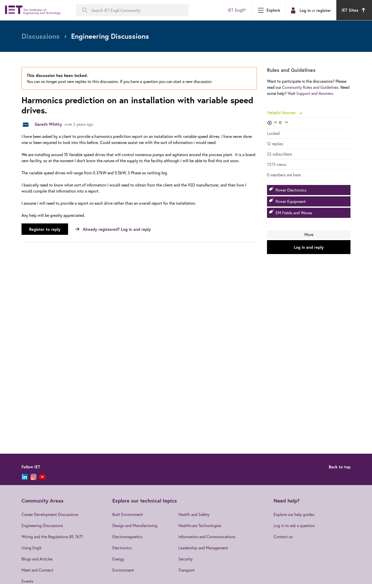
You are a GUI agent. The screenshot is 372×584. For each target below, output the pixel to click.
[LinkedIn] (25, 477)
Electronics (122, 547)
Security (185, 558)
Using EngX (31, 547)
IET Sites (350, 10)
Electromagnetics (127, 536)
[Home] (33, 10)
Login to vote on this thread (275, 123)
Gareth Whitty (48, 124)
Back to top (339, 466)
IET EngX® (237, 10)
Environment (123, 570)
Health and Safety (194, 514)
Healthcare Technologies (199, 525)
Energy (118, 558)
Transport (186, 570)
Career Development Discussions (50, 514)
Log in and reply (309, 247)
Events (27, 581)
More (308, 234)
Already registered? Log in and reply (117, 229)
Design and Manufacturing (134, 525)
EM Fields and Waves (294, 212)
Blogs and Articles (37, 558)
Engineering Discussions (42, 525)
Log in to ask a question (294, 525)
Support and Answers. (315, 93)
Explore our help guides (294, 514)
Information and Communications (206, 536)
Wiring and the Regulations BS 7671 (52, 536)
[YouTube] (42, 477)
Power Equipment (291, 201)
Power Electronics (291, 190)
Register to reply (44, 229)
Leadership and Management (203, 547)
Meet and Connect (37, 570)
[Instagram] (33, 477)
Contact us (283, 536)
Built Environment (127, 514)
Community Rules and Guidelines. (310, 87)
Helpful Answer (282, 112)
